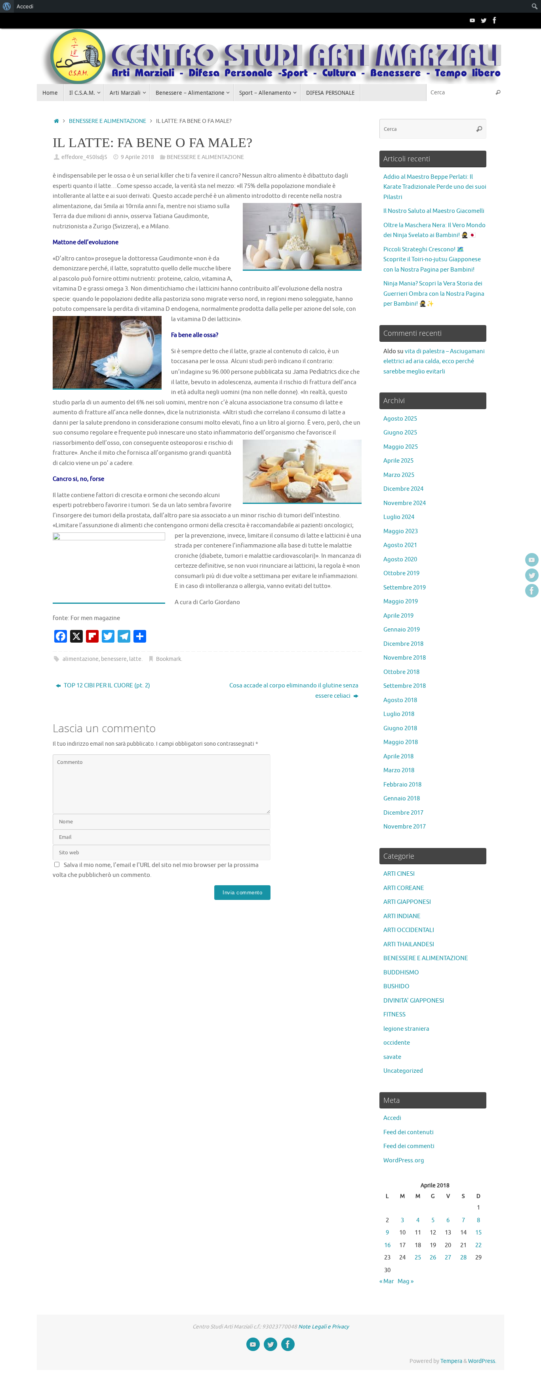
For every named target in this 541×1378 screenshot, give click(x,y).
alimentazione (81, 659)
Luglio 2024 (398, 517)
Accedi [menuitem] (25, 6)
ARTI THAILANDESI (408, 944)
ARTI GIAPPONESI (407, 902)
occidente (396, 1043)
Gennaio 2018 (401, 798)
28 (463, 1257)
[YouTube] (472, 20)
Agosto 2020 (400, 559)
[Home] (56, 121)
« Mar (386, 1281)
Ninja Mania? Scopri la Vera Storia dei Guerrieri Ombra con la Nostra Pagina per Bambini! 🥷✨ (433, 294)
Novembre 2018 (404, 658)
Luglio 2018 (398, 714)
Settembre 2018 (404, 686)
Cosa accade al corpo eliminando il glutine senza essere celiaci (293, 691)
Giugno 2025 (400, 432)
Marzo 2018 (398, 770)
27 (448, 1257)
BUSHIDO (396, 986)
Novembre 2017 (404, 827)
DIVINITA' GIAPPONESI (413, 1001)
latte (135, 659)
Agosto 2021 (400, 545)
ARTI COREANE (403, 888)
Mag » (405, 1281)
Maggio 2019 (400, 601)
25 (418, 1257)
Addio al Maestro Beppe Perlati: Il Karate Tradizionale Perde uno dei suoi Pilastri (434, 187)
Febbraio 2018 (402, 785)
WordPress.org (403, 1160)
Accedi (392, 1118)
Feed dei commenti (408, 1146)
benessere (114, 659)
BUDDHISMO (401, 972)
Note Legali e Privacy (323, 1326)
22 (478, 1245)
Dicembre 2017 (403, 813)
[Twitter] (483, 20)
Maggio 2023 (400, 531)
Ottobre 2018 (401, 672)
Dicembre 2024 (403, 489)
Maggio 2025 (400, 447)
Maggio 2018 (400, 742)
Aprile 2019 (398, 616)
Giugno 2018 (400, 728)
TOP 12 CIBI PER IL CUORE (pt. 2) (106, 685)
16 (387, 1245)
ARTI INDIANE (402, 916)
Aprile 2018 (398, 756)
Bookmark (168, 659)
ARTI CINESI (399, 874)
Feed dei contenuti (408, 1132)
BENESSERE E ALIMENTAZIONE (107, 121)
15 (478, 1232)
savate (392, 1057)
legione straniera (406, 1029)
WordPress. (482, 1361)
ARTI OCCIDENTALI (408, 930)
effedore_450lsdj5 (84, 157)
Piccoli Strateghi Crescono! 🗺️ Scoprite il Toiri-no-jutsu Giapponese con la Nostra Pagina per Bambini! (432, 260)
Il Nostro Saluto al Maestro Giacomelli (433, 211)
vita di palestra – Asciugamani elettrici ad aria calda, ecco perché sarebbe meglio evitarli (434, 361)
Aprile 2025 (398, 461)
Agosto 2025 (400, 419)
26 (433, 1257)
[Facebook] (494, 20)
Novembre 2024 (404, 503)
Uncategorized (403, 1071)
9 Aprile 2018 (137, 157)
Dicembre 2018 (403, 644)
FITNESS (394, 1014)
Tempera (451, 1361)
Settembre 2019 (404, 587)
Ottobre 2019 (401, 573)
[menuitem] (7, 6)
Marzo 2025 (398, 475)
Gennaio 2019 (401, 629)
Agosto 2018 (400, 700)
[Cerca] (497, 92)
